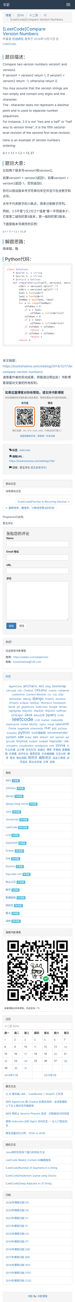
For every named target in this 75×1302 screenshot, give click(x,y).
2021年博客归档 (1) (17, 1225)
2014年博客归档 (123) (18, 1280)
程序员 (32, 757)
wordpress (41, 745)
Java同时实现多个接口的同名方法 (25, 1152)
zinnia (60, 745)
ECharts (14, 702)
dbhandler (15, 698)
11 (35, 1046)
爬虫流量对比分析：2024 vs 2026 (25, 1133)
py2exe (62, 728)
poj (54, 728)
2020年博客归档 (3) (17, 1233)
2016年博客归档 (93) (18, 1264)
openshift (62, 724)
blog (48, 686)
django (38, 698)
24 (25, 1061)
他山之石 (15, 881)
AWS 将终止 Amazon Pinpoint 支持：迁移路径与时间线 (37, 1113)
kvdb (61, 715)
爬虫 (12, 757)
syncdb (10, 741)
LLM (37, 720)
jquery (51, 715)
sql (67, 737)
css (55, 694)
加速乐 (41, 749)
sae (21, 737)
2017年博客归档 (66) (18, 1257)
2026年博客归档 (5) (17, 1202)
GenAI (11, 706)
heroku (63, 706)
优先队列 (31, 749)
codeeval (63, 690)
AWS (41, 686)
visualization (26, 745)
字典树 (57, 749)
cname (53, 690)
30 (15, 1068)
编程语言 (45, 757)
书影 (6, 4)
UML (66, 741)
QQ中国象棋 (38, 732)
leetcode (25, 450)
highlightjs (15, 710)
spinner (59, 737)
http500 (39, 710)
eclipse (24, 702)
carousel (11, 690)
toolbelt (43, 741)
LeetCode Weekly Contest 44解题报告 (28, 1159)
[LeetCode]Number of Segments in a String (31, 1167)
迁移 (45, 761)
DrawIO (49, 698)
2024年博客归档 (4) (17, 1210)
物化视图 (21, 757)
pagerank (23, 728)
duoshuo (61, 698)
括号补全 (23, 753)
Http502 (50, 710)
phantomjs (37, 728)
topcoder (55, 741)
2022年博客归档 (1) (17, 1218)
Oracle (12, 728)
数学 (12, 889)
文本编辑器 (48, 753)
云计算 (20, 749)
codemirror (18, 694)
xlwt (51, 745)
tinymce (22, 741)
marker (45, 720)
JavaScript (16, 819)
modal (24, 724)
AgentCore (15, 686)
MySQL (33, 724)
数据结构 (15, 897)
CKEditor (41, 690)
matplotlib (57, 720)
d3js (60, 694)
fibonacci (46, 702)
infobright (17, 715)
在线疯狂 (18, 39)
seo (35, 737)
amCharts (30, 686)
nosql (51, 724)
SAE (12, 858)
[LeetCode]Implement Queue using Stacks (31, 1175)
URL (8, 564)
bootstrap (59, 686)
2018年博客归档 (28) (18, 1249)
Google (53, 706)
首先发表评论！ (39, 467)
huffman (61, 710)
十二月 (33, 15)
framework (59, 702)
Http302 (27, 710)
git (18, 706)
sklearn (44, 737)
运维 (52, 761)
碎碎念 (14, 905)
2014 (20, 15)
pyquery (12, 732)
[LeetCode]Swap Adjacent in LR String (29, 1183)
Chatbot (28, 690)
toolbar (33, 741)
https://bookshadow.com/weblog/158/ (32, 460)
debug (27, 698)
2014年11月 (11, 1075)
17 (45, 15)
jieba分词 (39, 715)
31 (25, 1068)
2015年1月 (50, 1075)
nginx (43, 724)
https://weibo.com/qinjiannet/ (30, 657)
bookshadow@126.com (27, 661)
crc (49, 694)
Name (9, 538)
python (24, 732)
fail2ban (34, 702)
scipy (28, 737)
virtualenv (12, 745)
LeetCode (9, 44)
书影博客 (42, 1296)
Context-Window (36, 694)
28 (65, 1061)
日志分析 (61, 753)
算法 (12, 913)
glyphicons (27, 706)
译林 (12, 920)
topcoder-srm (17, 874)
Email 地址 (12, 551)
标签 (8, 676)
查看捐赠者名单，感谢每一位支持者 (37, 436)
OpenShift (15, 842)
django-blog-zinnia (21, 803)
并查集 (13, 753)
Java (28, 715)
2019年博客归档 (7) (17, 1241)
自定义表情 (59, 757)
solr (52, 737)
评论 (8, 578)
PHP (47, 728)
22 (5, 1061)
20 (55, 1053)
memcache (12, 724)
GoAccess (42, 706)
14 (65, 1046)
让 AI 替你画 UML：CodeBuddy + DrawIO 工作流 (34, 1093)
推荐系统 (35, 753)
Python (14, 850)
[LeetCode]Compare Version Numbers (24, 31)
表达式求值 (35, 761)
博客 (8, 15)
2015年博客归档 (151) (18, 1272)
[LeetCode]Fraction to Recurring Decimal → (44, 501)
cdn (19, 690)
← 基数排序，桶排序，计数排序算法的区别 (29, 507)
